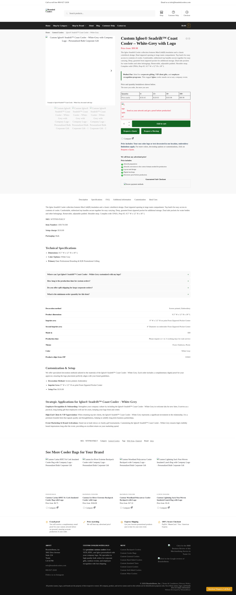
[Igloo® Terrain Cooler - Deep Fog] (189, 38)
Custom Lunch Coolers (129, 567)
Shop (161, 15)
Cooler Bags (51, 494)
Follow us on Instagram (55, 575)
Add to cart (161, 124)
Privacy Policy (185, 583)
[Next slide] (111, 70)
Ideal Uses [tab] (153, 200)
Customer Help (173, 15)
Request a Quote (130, 131)
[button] (185, 25)
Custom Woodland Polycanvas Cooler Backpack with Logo (135, 499)
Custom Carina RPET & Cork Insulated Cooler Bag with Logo (62, 499)
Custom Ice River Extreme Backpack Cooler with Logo (98, 499)
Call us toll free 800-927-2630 (57, 2)
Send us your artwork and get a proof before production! (149, 111)
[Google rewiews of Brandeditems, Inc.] (174, 561)
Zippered (138, 441)
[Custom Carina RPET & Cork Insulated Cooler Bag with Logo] (62, 474)
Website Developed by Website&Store (178, 590)
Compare (127, 139)
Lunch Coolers (163, 494)
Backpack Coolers (90, 494)
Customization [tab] (140, 200)
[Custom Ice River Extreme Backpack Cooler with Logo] (99, 474)
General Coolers (58, 32)
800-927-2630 (51, 570)
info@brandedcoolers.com (56, 565)
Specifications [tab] (96, 200)
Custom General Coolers (129, 556)
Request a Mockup (151, 131)
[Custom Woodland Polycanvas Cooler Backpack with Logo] (136, 474)
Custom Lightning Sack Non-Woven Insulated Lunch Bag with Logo (171, 499)
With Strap (130, 441)
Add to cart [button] (62, 513)
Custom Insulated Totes (129, 563)
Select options (136, 514)
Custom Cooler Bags (128, 553)
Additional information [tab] (122, 200)
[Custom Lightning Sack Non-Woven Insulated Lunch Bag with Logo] (173, 474)
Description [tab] (83, 200)
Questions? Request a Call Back (219, 589)
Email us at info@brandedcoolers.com (176, 2)
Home (48, 32)
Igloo (152, 441)
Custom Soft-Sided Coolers (130, 570)
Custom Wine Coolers (128, 574)
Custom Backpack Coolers (130, 550)
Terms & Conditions (170, 583)
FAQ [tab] (108, 200)
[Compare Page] (133, 139)
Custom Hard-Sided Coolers (131, 560)
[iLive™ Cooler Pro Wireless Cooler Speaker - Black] (186, 38)
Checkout (187, 15)
